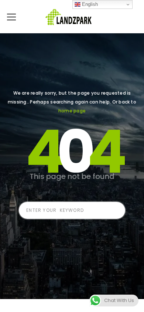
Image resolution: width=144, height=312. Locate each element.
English (89, 4)
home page (72, 111)
